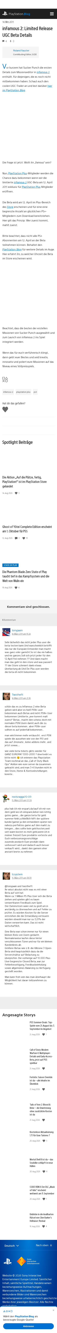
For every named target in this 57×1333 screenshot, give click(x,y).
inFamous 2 (43, 72)
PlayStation (19, 14)
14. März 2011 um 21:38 (21, 698)
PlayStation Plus (17, 173)
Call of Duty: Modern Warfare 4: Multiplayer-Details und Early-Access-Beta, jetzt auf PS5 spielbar (41, 1056)
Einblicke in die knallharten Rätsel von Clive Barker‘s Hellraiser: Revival (42, 1217)
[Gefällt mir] (16, 493)
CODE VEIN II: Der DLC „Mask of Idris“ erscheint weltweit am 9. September (42, 1190)
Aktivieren (28, 1326)
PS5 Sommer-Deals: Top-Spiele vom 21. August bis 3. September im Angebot (42, 1025)
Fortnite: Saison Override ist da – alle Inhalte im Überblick (41, 1080)
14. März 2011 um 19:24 (21, 633)
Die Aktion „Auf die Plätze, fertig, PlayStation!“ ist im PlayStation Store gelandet (24, 481)
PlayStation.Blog (12, 249)
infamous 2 (8, 392)
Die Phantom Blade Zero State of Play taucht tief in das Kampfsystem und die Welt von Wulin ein (25, 576)
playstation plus (23, 392)
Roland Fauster (21, 50)
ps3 (35, 392)
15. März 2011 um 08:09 (22, 877)
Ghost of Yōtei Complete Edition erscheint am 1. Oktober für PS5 (27, 528)
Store (10, 206)
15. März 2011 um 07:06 (22, 800)
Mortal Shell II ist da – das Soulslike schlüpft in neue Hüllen (41, 1162)
